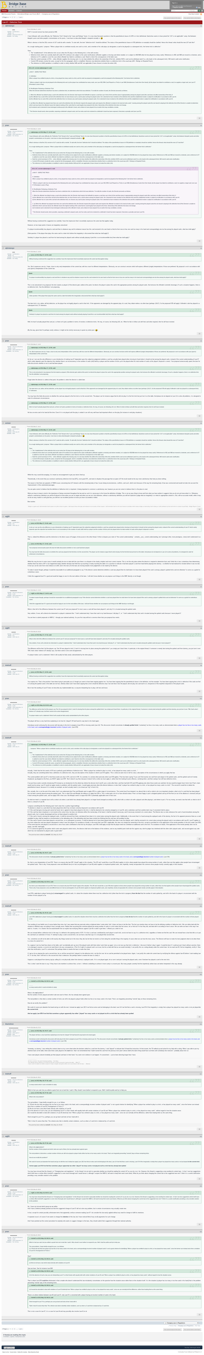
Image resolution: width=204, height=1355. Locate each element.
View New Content (193, 14)
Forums (4, 10)
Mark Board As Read (33, 1352)
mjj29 (7, 516)
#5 (201, 423)
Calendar (19, 10)
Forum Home (13, 1352)
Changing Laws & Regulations (51, 14)
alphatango (9, 26)
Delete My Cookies (22, 1352)
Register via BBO (178, 7)
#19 (201, 1186)
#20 (201, 1231)
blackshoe (9, 1024)
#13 (201, 875)
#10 (201, 698)
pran (7, 125)
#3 (201, 248)
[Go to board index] (14, 5)
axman (8, 423)
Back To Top (5, 1352)
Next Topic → (198, 1325)
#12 (201, 846)
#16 (201, 1024)
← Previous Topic (172, 1325)
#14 (201, 906)
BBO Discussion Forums (9, 14)
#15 (201, 974)
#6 (201, 516)
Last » (21, 17)
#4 (201, 341)
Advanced (202, 11)
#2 (201, 125)
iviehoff (8, 665)
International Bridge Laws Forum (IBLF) (28, 14)
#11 (201, 738)
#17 (201, 1074)
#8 (201, 628)
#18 (201, 1136)
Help (199, 7)
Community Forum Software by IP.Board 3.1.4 (190, 1352)
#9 (201, 665)
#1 (201, 26)
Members (11, 10)
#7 (201, 586)
